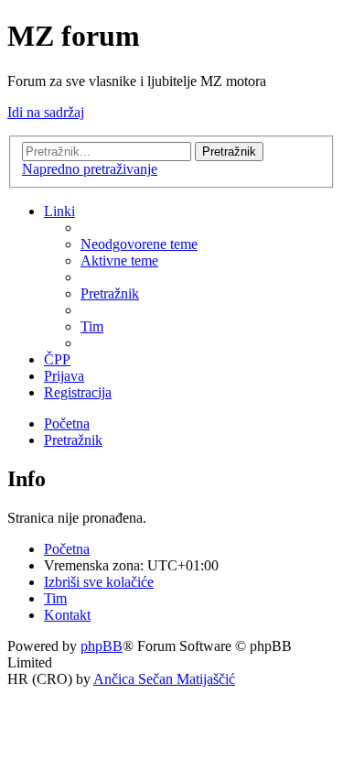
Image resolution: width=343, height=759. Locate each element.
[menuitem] (139, 244)
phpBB (101, 646)
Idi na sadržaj (45, 112)
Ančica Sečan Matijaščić (164, 679)
